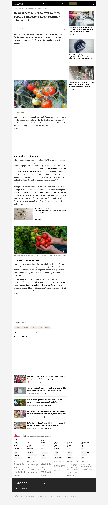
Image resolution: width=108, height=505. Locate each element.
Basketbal (43, 442)
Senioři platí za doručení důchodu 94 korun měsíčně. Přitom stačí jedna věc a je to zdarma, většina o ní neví (73, 472)
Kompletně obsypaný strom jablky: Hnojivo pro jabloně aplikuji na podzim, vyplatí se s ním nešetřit (45, 401)
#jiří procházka (85, 452)
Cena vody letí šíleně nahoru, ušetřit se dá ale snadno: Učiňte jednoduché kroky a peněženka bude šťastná (81, 29)
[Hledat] (93, 4)
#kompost (17, 327)
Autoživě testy (17, 443)
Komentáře (29, 443)
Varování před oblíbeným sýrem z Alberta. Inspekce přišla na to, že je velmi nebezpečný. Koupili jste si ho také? (46, 389)
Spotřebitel (29, 446)
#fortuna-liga (44, 452)
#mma (43, 455)
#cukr (56, 455)
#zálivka (47, 327)
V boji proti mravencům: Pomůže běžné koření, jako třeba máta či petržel (50, 211)
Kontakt (43, 483)
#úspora (33, 327)
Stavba (64, 4)
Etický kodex (24, 488)
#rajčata (25, 327)
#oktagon (84, 455)
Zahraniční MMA (85, 442)
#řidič (16, 452)
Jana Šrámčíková (21, 29)
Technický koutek (18, 448)
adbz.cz (15, 8)
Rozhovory (29, 445)
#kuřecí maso (58, 457)
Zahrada (73, 4)
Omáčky (56, 443)
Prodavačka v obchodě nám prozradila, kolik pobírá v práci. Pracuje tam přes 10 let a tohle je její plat (47, 378)
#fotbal (43, 458)
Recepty (56, 446)
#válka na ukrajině (32, 455)
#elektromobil (18, 458)
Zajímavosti (16, 449)
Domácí (29, 442)
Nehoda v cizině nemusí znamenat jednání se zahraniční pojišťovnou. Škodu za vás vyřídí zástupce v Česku (19, 464)
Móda (68, 446)
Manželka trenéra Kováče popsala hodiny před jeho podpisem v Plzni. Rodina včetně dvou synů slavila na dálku (46, 464)
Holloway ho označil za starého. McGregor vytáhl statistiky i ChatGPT (86, 463)
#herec (70, 455)
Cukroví (56, 442)
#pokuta (17, 455)
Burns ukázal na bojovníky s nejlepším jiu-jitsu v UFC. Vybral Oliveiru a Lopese (87, 468)
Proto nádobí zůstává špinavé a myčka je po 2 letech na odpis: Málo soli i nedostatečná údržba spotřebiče (81, 84)
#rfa (83, 457)
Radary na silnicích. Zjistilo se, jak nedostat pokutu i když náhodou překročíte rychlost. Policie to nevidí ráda (33, 464)
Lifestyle (69, 445)
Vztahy (69, 448)
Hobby (55, 4)
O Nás (31, 483)
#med (56, 452)
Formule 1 (43, 443)
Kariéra (37, 483)
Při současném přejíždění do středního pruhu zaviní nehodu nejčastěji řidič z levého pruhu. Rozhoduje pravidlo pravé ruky (19, 472)
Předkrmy (56, 445)
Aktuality (16, 442)
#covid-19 (30, 452)
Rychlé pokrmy (57, 448)
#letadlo (70, 457)
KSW (82, 448)
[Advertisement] (40, 60)
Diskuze (26, 336)
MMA (42, 448)
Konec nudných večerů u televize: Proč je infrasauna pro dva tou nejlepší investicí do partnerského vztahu (72, 464)
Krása (68, 443)
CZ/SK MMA (84, 443)
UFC (82, 446)
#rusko (29, 457)
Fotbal (42, 445)
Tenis (42, 449)
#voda (40, 327)
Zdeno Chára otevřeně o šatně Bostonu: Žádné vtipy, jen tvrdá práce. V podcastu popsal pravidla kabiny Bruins (46, 472)
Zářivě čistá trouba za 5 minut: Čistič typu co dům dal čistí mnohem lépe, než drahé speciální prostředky (46, 424)
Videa (82, 445)
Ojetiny (15, 445)
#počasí (70, 452)
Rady (15, 446)
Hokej (42, 446)
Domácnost (46, 4)
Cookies (16, 488)
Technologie (30, 448)
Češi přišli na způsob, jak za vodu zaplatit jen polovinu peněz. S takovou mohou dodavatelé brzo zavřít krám (81, 57)
